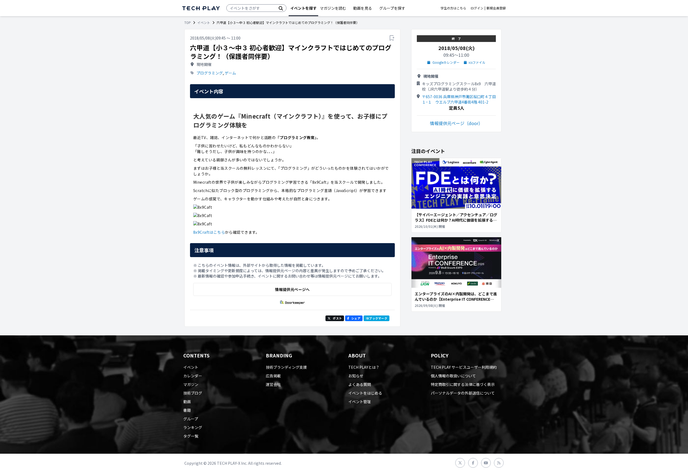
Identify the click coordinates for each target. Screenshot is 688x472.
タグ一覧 (190, 436)
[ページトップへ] (201, 8)
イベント (203, 22)
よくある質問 (359, 384)
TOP (187, 22)
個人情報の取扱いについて (453, 375)
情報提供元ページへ (292, 289)
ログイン (477, 8)
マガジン (190, 384)
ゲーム (230, 73)
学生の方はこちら (453, 8)
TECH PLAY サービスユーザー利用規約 (464, 367)
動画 (187, 401)
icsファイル (477, 62)
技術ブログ (192, 393)
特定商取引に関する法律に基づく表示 (463, 384)
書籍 (187, 410)
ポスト (337, 318)
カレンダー (192, 375)
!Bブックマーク (376, 318)
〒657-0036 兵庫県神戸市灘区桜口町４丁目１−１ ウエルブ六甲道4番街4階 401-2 (459, 99)
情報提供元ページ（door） (456, 123)
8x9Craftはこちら (209, 232)
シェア (355, 318)
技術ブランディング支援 (286, 367)
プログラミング (209, 73)
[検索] (281, 8)
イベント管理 (359, 401)
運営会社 (273, 384)
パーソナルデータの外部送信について (463, 393)
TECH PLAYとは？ (363, 367)
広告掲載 (273, 375)
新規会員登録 (496, 8)
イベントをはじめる (365, 393)
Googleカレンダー (446, 62)
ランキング (192, 427)
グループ (190, 418)
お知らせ (355, 375)
